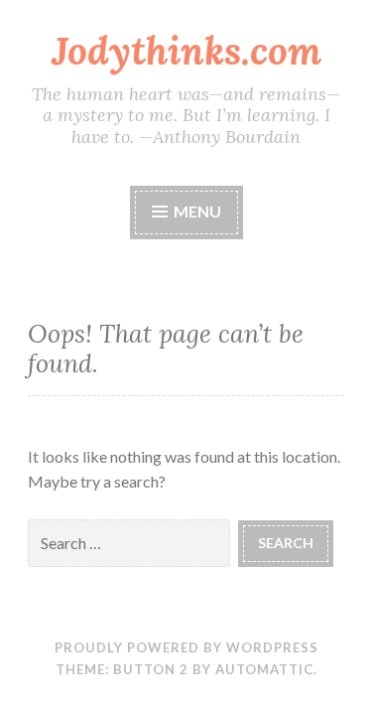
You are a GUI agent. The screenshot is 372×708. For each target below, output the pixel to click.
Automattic (264, 669)
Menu (196, 211)
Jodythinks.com (186, 50)
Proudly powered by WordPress (186, 647)
